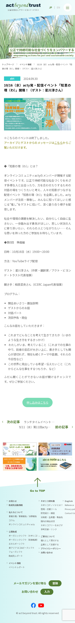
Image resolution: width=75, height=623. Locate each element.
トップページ (8, 64)
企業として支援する (50, 544)
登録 (55, 583)
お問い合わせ (47, 552)
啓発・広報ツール (49, 509)
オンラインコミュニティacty (22, 524)
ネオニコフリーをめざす (52, 525)
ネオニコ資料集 (48, 500)
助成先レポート (16, 555)
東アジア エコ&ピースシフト (21, 547)
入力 (47, 591)
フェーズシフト (16, 551)
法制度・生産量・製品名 (52, 517)
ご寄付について (48, 536)
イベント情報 (25, 64)
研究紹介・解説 (48, 513)
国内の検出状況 (48, 521)
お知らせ (13, 500)
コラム (12, 520)
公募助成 (13, 531)
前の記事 (61, 427)
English (69, 500)
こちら (58, 143)
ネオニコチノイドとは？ (52, 505)
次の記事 (13, 421)
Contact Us (70, 513)
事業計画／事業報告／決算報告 (23, 516)
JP (50, 7)
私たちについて (16, 512)
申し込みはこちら (37, 402)
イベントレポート (17, 567)
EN (58, 7)
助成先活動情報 (16, 505)
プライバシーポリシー (51, 548)
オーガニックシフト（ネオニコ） (24, 535)
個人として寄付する (50, 540)
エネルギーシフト (17, 543)
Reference (69, 505)
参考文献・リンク (49, 529)
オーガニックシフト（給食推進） (24, 539)
